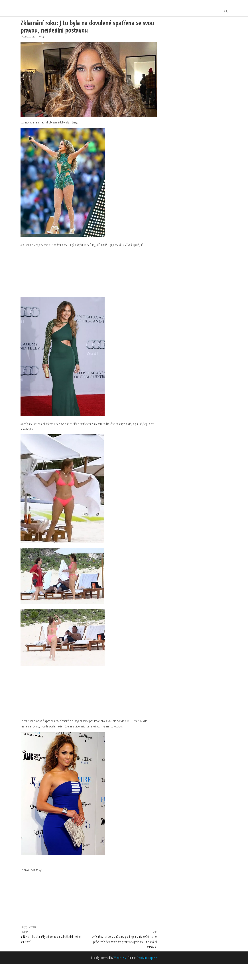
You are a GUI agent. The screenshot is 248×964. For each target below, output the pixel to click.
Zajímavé (32, 927)
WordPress (119, 957)
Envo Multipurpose (147, 957)
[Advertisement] (88, 272)
